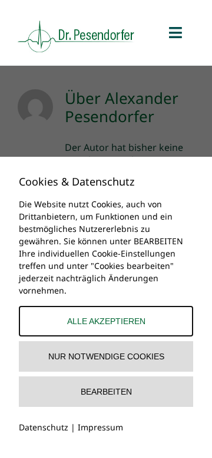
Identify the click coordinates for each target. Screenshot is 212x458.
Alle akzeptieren (106, 321)
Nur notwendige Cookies (106, 356)
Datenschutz (43, 427)
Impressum (100, 427)
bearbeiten (106, 391)
